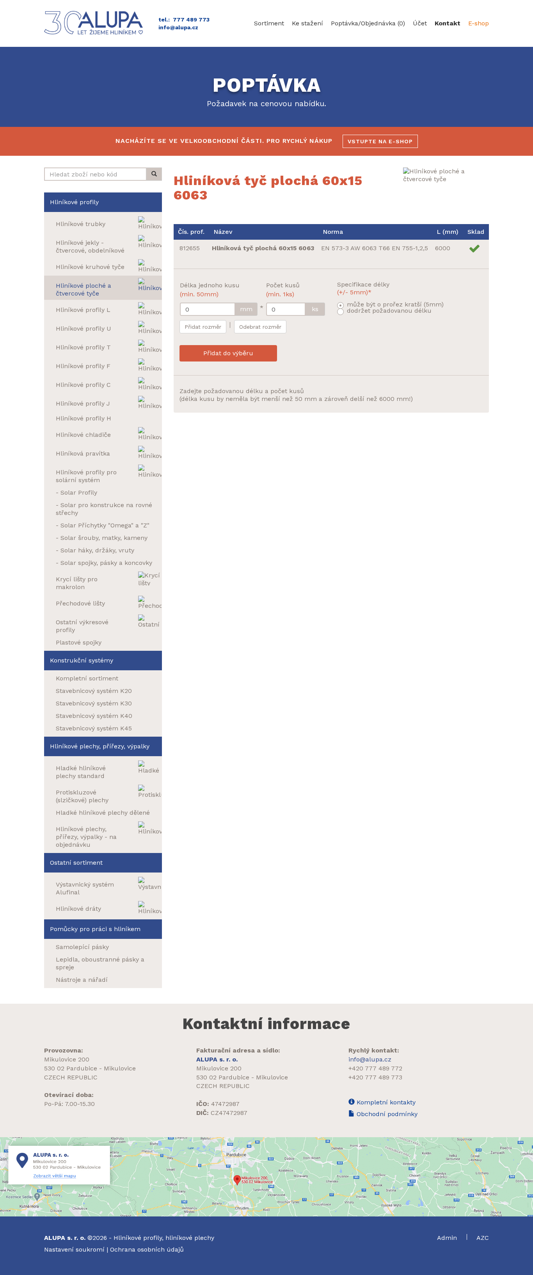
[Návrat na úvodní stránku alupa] (95, 22)
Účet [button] (420, 23)
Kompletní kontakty (385, 1102)
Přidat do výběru (228, 353)
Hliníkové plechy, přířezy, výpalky (99, 746)
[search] (154, 174)
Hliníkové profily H (83, 418)
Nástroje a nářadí (82, 979)
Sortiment (269, 23)
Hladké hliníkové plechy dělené (103, 812)
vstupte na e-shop (380, 141)
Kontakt (447, 23)
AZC (482, 1237)
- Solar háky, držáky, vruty (95, 550)
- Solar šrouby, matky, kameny (101, 537)
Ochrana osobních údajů (147, 1249)
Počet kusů (283, 289)
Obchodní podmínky (386, 1114)
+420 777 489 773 (375, 1077)
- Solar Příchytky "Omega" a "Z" (102, 525)
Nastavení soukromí (74, 1249)
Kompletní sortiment (87, 678)
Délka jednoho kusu (210, 289)
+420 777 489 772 (375, 1068)
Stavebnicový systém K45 (94, 728)
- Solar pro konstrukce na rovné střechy (104, 508)
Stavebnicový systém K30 (94, 703)
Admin (448, 1237)
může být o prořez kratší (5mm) (395, 304)
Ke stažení (307, 23)
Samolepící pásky (82, 947)
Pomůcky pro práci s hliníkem (95, 929)
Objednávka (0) (368, 23)
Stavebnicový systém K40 (94, 715)
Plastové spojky (78, 642)
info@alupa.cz (178, 27)
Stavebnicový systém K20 (94, 690)
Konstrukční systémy (81, 660)
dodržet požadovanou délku (389, 310)
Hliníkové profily (74, 202)
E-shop (478, 23)
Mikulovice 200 (66, 1059)
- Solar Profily (76, 492)
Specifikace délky (363, 288)
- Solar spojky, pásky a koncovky (104, 562)
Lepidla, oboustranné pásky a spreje (100, 963)
